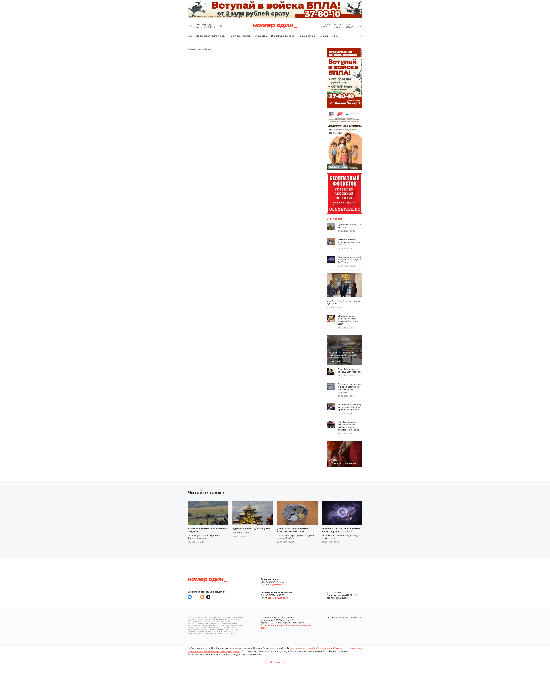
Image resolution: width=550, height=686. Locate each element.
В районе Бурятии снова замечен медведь (207, 530)
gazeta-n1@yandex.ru (278, 598)
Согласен (275, 662)
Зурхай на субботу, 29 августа (251, 528)
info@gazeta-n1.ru (276, 584)
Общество (261, 35)
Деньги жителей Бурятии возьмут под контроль (292, 530)
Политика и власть (240, 35)
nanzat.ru (356, 617)
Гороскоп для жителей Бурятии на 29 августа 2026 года (341, 530)
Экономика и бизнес (282, 35)
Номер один (275, 26)
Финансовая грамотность (210, 35)
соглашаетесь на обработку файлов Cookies (316, 648)
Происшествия (306, 35)
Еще (334, 35)
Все (190, 35)
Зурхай (324, 35)
